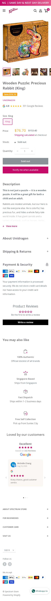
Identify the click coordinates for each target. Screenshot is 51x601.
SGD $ (7, 550)
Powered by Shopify (11, 595)
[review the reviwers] (12, 471)
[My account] (40, 10)
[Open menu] (4, 10)
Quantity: (8, 150)
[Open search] (35, 10)
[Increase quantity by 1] (32, 151)
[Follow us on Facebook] (5, 564)
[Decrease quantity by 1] (17, 151)
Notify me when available (25, 169)
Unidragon (9, 100)
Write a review (25, 322)
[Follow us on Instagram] (10, 564)
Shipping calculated (24, 135)
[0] (46, 10)
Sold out (25, 161)
